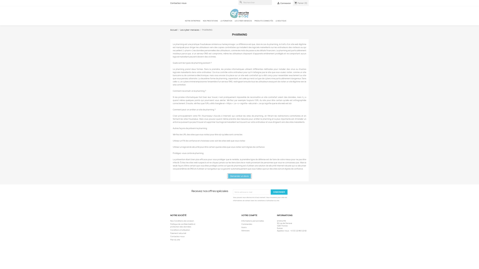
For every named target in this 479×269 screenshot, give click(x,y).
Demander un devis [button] (239, 176)
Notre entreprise (192, 21)
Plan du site (175, 239)
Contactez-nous (178, 3)
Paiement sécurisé (178, 233)
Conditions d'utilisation (180, 230)
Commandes (246, 224)
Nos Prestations (210, 21)
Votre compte (249, 215)
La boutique (281, 21)
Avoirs (244, 227)
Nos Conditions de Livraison (182, 221)
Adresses (245, 230)
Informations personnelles (252, 221)
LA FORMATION (226, 21)
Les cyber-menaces (243, 21)
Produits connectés (263, 21)
